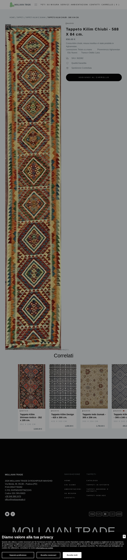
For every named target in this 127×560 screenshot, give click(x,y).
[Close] (124, 536)
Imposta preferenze (18, 555)
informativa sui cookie (44, 548)
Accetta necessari (48, 555)
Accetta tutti (72, 555)
